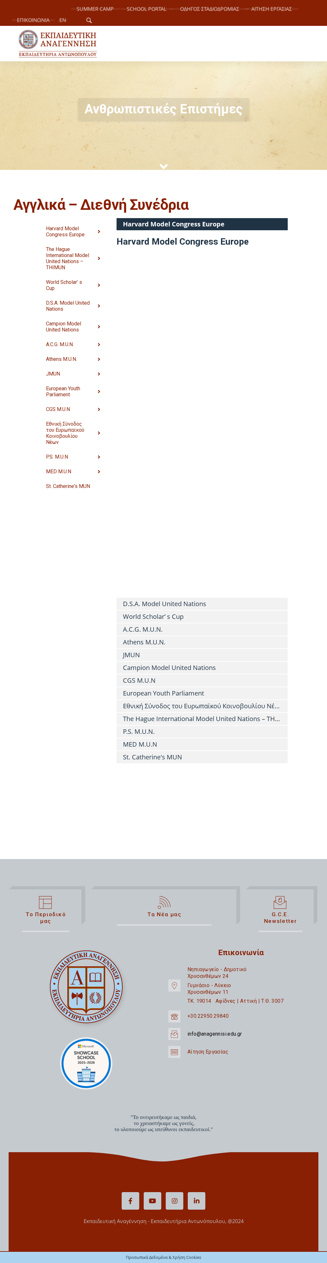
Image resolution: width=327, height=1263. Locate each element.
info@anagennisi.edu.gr (214, 1034)
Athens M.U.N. (61, 359)
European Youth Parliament (63, 391)
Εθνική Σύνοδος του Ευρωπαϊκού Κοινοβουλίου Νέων (65, 433)
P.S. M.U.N (57, 457)
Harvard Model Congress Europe (65, 231)
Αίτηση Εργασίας (207, 1052)
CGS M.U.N (58, 409)
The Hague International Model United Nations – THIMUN (67, 258)
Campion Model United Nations (63, 327)
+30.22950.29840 (208, 1016)
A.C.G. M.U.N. (60, 344)
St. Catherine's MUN (68, 486)
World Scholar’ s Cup (64, 285)
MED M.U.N (58, 471)
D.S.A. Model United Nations (68, 306)
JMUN (53, 374)
